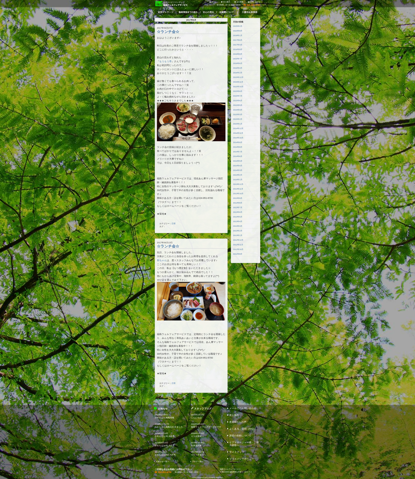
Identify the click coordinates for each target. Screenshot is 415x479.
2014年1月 (237, 180)
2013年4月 (237, 221)
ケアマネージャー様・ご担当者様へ (244, 444)
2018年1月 (237, 35)
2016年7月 (237, 59)
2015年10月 (238, 87)
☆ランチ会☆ (168, 32)
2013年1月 (237, 235)
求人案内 (226, 2)
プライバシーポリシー (241, 458)
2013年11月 (238, 189)
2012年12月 (238, 240)
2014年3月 (237, 170)
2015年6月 (237, 100)
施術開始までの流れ (188, 12)
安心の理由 (219, 12)
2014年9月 (237, 142)
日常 (174, 223)
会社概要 (239, 2)
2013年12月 (238, 184)
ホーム (214, 2)
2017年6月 (237, 40)
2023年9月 (237, 31)
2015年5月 (237, 105)
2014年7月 (237, 152)
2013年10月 (238, 193)
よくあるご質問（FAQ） (242, 428)
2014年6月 (237, 156)
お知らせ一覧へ (162, 461)
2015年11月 (238, 82)
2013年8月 (237, 203)
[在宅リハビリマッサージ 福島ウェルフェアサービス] (171, 4)
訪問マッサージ (165, 12)
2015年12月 (238, 77)
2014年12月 (238, 128)
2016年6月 (237, 63)
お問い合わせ (255, 2)
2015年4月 (237, 110)
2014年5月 (237, 161)
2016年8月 (237, 54)
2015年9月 (237, 91)
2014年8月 (237, 147)
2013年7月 (237, 207)
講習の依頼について (240, 435)
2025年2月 (237, 26)
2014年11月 (238, 133)
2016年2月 (237, 73)
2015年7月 (237, 96)
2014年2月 (237, 175)
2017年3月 (237, 45)
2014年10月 (238, 138)
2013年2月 (237, 231)
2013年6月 (237, 212)
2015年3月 (237, 114)
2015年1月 (237, 124)
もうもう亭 (165, 61)
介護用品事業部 (249, 12)
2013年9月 (237, 198)
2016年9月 (237, 49)
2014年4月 (237, 166)
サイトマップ (236, 452)
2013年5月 (237, 217)
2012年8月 (237, 254)
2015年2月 (237, 119)
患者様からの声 (237, 422)
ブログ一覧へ (198, 461)
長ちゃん (162, 260)
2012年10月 (238, 249)
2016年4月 (237, 68)
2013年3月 (237, 226)
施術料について (237, 12)
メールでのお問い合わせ (242, 408)
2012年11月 (238, 245)
